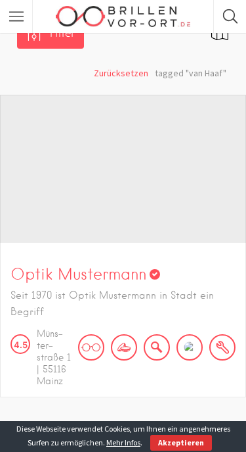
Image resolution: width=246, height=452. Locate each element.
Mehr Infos (123, 442)
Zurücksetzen (121, 73)
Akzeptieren (181, 442)
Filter (62, 33)
